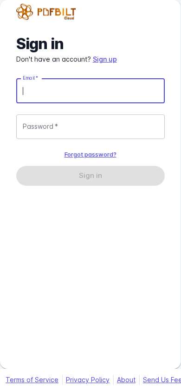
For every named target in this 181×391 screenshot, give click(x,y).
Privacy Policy (88, 380)
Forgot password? (90, 154)
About (126, 380)
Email (30, 78)
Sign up (105, 59)
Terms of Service (32, 380)
